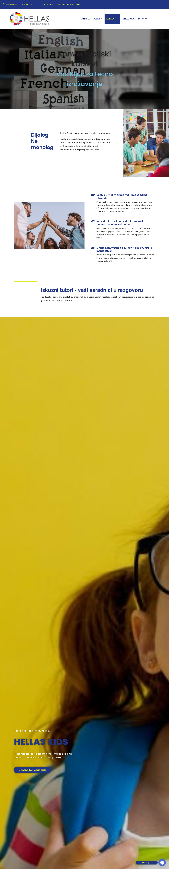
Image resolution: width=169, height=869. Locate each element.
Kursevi (110, 18)
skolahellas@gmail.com (71, 4)
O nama (85, 18)
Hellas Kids (128, 18)
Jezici (97, 18)
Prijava (142, 18)
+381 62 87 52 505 (47, 4)
